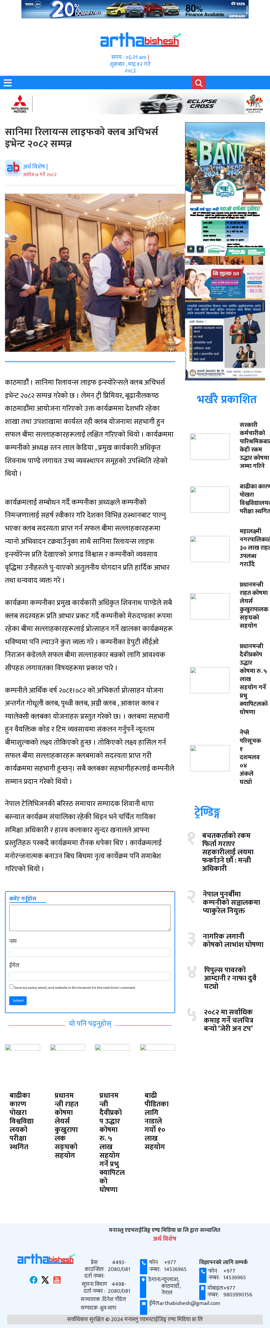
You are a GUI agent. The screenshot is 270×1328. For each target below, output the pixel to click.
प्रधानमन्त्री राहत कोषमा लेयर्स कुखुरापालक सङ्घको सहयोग (66, 1126)
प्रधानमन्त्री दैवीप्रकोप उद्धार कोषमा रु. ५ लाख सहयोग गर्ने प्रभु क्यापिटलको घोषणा (112, 1143)
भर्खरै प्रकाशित (227, 400)
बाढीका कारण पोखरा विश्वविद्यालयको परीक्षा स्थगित (22, 1121)
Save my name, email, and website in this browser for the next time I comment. (75, 988)
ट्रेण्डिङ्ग (207, 812)
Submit (18, 1000)
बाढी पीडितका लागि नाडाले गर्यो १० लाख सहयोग (157, 1121)
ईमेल (14, 965)
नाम (13, 941)
